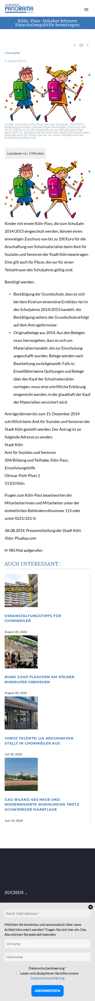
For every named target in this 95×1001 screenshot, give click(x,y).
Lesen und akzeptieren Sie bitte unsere (49, 975)
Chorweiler (12, 53)
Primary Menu (86, 9)
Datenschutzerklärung (47, 978)
